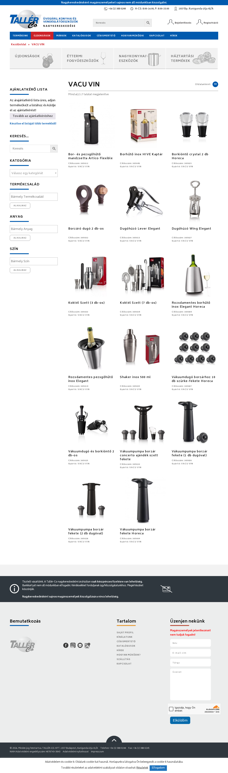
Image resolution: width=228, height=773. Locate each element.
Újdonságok (42, 36)
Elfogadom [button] (158, 768)
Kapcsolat (156, 36)
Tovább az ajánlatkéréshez (33, 116)
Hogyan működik (132, 36)
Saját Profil (125, 633)
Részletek (142, 768)
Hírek (173, 36)
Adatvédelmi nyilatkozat (76, 752)
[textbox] (34, 173)
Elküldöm (180, 720)
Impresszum (97, 752)
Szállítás (123, 659)
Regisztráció (211, 23)
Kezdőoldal (18, 44)
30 (215, 84)
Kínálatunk (125, 637)
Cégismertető (106, 36)
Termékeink (20, 36)
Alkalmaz (20, 205)
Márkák (61, 36)
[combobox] (34, 173)
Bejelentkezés (183, 23)
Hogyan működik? (129, 655)
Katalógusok (81, 36)
